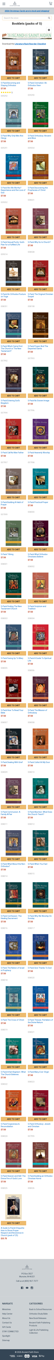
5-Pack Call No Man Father (12, 452)
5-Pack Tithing (7, 554)
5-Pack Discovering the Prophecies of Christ (38, 189)
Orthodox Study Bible (38, 1314)
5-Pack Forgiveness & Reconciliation (10, 1125)
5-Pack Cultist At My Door (39, 762)
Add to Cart (13, 78)
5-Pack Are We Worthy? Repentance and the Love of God (13, 190)
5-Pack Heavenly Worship (39, 452)
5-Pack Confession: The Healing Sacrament (11, 917)
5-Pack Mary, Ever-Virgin (38, 1072)
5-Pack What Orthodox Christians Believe (37, 555)
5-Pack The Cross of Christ (12, 1020)
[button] (49, 30)
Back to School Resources (40, 1309)
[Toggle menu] (4, 4)
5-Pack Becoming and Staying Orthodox (10, 84)
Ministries (6, 1309)
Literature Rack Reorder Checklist (30, 44)
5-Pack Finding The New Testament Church (11, 607)
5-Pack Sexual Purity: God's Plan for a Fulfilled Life (12, 243)
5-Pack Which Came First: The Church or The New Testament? (12, 348)
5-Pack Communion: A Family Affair (10, 813)
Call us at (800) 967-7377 (27, 1281)
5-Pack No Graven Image (38, 400)
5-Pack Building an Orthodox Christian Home (40, 1177)
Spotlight (6, 1336)
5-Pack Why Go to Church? (39, 242)
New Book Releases (37, 1318)
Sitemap (6, 1340)
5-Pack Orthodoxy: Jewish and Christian (39, 1125)
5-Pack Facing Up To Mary (12, 658)
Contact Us (7, 1323)
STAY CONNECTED (10, 1331)
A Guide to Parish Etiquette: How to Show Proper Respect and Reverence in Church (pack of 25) (13, 1231)
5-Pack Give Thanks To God (40, 968)
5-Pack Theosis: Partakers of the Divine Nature (40, 1021)
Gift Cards (6, 1327)
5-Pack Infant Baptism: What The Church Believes (13, 1073)
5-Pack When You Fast (37, 864)
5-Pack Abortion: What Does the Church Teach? (40, 813)
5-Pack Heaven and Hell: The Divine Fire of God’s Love (13, 1177)
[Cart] (51, 4)
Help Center (7, 1314)
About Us (6, 1318)
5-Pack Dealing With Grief (12, 762)
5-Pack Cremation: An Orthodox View (37, 84)
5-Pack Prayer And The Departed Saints (38, 347)
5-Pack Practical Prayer (38, 502)
